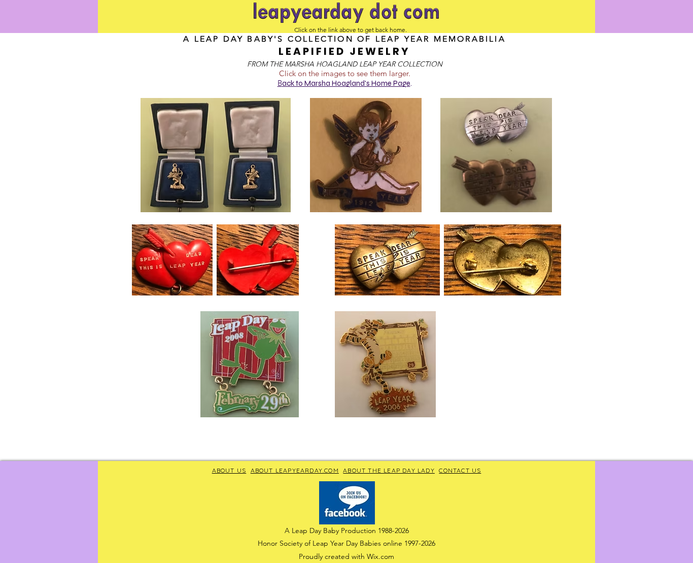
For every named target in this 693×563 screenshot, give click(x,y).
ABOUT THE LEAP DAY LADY (389, 470)
